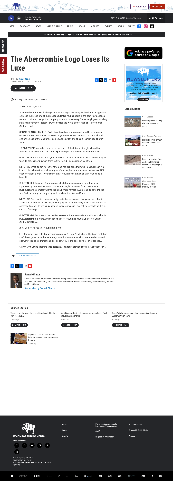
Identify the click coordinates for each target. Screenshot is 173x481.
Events (108, 26)
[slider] (22, 18)
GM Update (3, 46)
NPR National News (27, 256)
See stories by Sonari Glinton (39, 288)
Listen (11, 26)
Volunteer (140, 6)
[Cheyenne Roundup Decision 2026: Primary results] (132, 182)
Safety (131, 26)
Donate (158, 6)
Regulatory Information (104, 437)
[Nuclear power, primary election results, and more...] (132, 121)
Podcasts (25, 26)
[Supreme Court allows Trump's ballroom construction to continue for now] (19, 338)
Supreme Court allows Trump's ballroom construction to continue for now (43, 337)
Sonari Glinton (24, 79)
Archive (132, 436)
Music (70, 26)
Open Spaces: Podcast (151, 136)
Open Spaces (147, 117)
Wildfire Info (3, 66)
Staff (97, 431)
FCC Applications (135, 425)
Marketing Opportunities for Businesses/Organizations (106, 425)
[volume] (19, 18)
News (38, 26)
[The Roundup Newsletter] (143, 83)
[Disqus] (86, 381)
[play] (11, 18)
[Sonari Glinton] (16, 280)
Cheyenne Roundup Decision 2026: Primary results (150, 184)
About (82, 26)
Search (121, 26)
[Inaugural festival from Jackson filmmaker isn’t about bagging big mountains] (132, 160)
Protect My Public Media (138, 430)
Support (95, 26)
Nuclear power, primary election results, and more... (152, 123)
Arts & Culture (54, 26)
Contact (65, 430)
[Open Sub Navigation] (16, 26)
